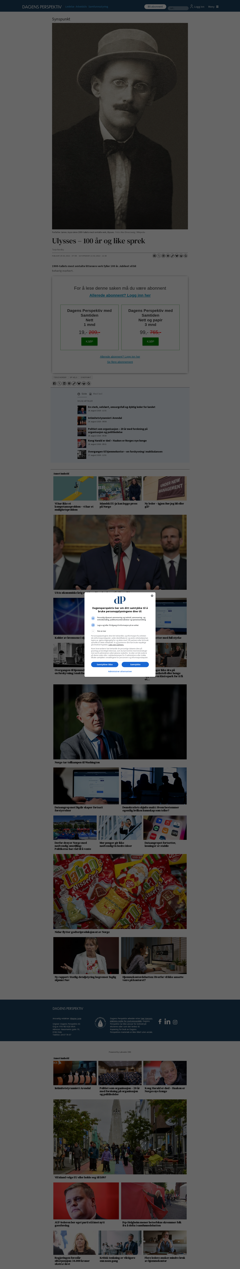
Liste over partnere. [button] (116, 645)
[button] (120, 631)
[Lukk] (152, 596)
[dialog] (120, 634)
